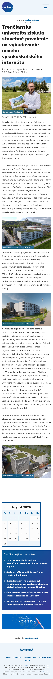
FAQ (34, 657)
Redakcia (17, 657)
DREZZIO (44, 672)
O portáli (7, 657)
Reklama (27, 657)
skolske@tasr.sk (31, 638)
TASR (26, 665)
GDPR (27, 660)
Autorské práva (45, 657)
